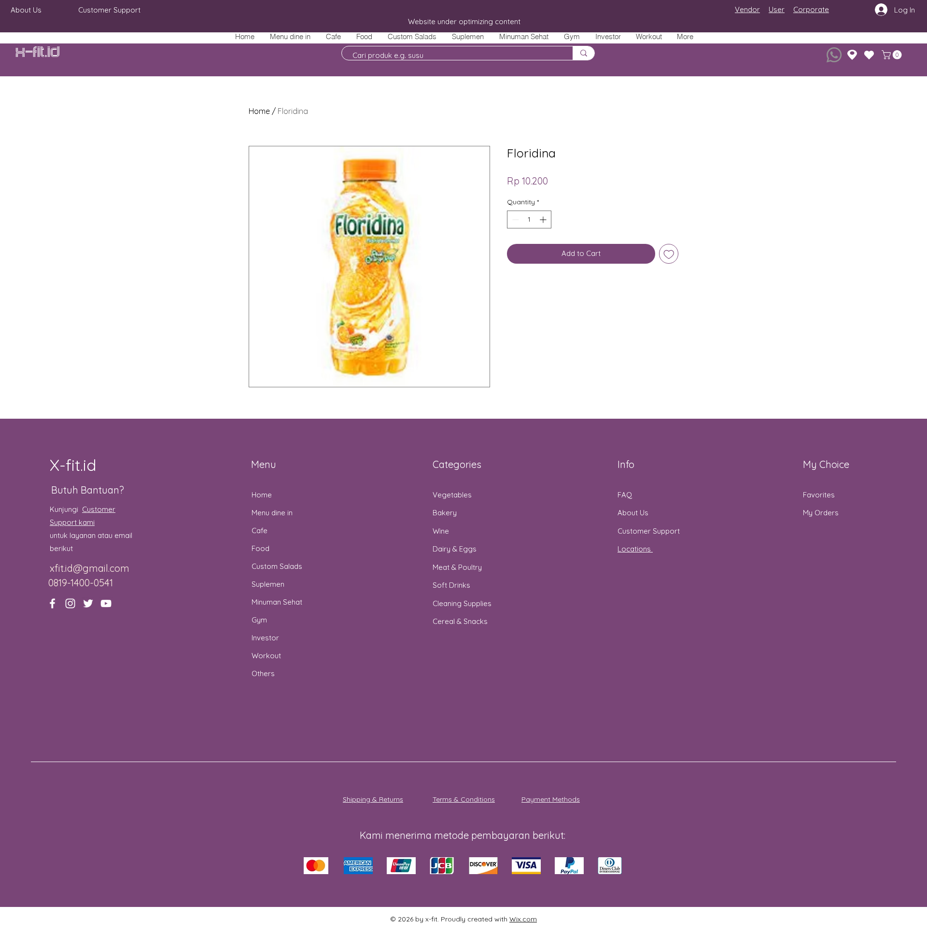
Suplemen (268, 584)
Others (263, 673)
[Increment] (544, 219)
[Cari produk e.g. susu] (583, 53)
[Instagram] (70, 603)
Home (259, 111)
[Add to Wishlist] (669, 254)
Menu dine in (272, 512)
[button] (363, 36)
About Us (633, 512)
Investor (265, 637)
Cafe (259, 530)
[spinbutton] (529, 219)
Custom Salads (277, 566)
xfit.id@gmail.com (89, 568)
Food (260, 548)
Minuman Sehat (277, 602)
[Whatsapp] (834, 54)
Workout (266, 655)
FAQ (625, 494)
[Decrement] (514, 219)
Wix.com (523, 919)
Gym (259, 619)
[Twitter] (88, 603)
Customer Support (649, 531)
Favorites (819, 494)
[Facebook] (52, 603)
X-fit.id (37, 52)
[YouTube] (105, 603)
